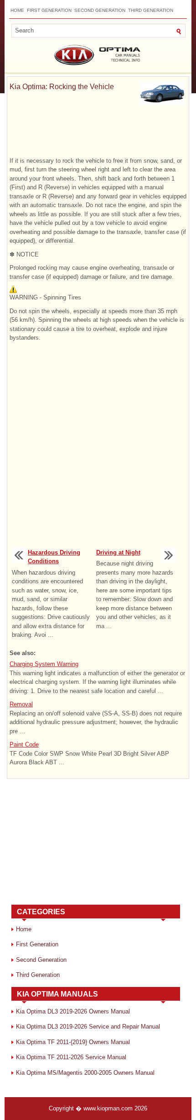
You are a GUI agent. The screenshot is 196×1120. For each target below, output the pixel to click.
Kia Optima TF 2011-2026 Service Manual (71, 1057)
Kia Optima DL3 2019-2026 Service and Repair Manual (88, 1026)
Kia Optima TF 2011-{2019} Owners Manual (73, 1042)
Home (17, 10)
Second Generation (99, 10)
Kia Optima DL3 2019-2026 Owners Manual (73, 1011)
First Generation (49, 10)
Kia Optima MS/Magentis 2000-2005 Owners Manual (85, 1072)
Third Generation (150, 10)
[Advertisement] (98, 132)
